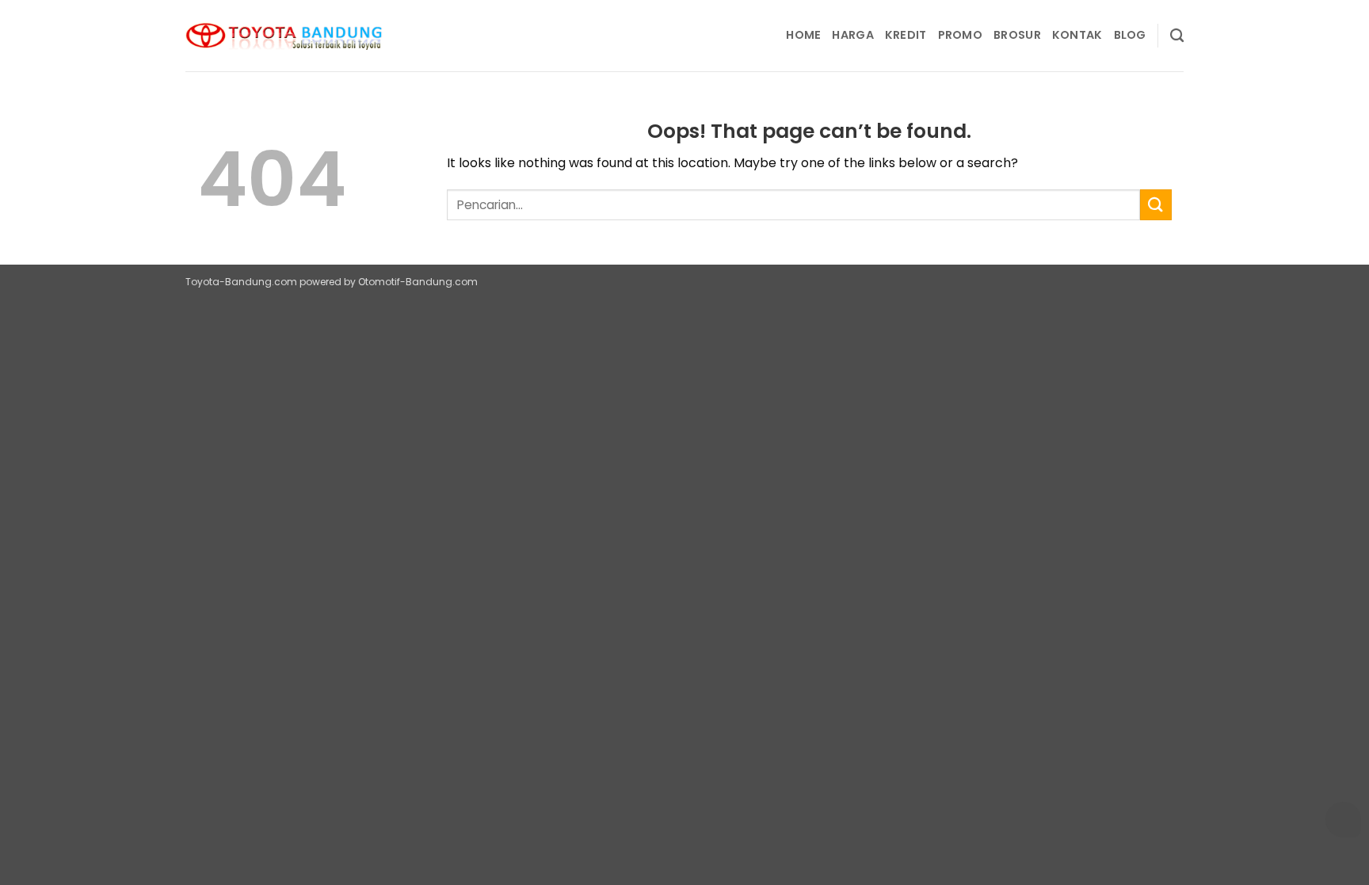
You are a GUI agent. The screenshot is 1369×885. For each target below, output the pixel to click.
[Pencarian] (1177, 36)
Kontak (1077, 35)
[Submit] (1156, 204)
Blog (1130, 35)
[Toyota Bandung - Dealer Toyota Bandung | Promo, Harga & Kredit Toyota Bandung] (284, 36)
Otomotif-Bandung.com (418, 281)
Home (803, 35)
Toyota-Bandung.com (241, 281)
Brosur (1017, 35)
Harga (852, 35)
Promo (960, 35)
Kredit (906, 35)
